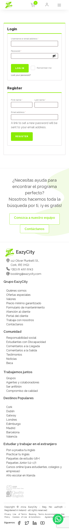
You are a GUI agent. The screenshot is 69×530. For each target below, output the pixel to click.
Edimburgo (13, 424)
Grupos (11, 378)
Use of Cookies (16, 515)
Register (21, 136)
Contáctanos (14, 324)
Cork (9, 407)
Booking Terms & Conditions (36, 515)
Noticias (11, 358)
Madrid (10, 428)
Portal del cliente (17, 316)
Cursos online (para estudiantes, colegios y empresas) (34, 469)
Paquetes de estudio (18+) (23, 458)
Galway (11, 415)
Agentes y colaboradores (22, 382)
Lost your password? (21, 75)
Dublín (10, 411)
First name (16, 100)
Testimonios (14, 354)
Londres (11, 419)
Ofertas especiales (18, 294)
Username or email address (29, 38)
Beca (9, 363)
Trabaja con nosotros (20, 320)
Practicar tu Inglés (18, 454)
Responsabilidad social (21, 337)
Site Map (63, 515)
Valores (11, 299)
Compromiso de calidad (22, 390)
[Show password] (54, 56)
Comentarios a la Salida (21, 350)
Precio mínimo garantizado (23, 303)
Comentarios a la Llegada (23, 346)
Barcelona (12, 432)
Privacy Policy (7, 515)
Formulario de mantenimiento (25, 307)
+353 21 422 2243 (22, 269)
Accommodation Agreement (52, 515)
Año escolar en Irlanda (20, 475)
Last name (40, 100)
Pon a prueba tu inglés (20, 450)
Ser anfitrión (14, 386)
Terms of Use (24, 515)
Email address (22, 112)
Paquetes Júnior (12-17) (21, 462)
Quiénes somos (16, 290)
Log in (19, 68)
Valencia (11, 436)
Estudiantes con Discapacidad (26, 342)
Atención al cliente (18, 311)
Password (20, 51)
